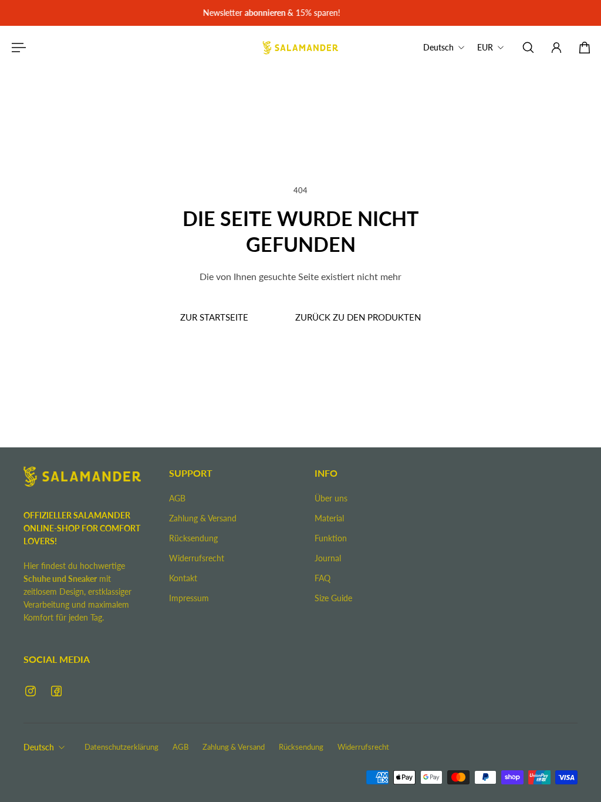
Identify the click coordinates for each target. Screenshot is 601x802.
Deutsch (38, 747)
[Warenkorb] (584, 47)
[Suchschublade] (528, 47)
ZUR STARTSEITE (214, 317)
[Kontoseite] (556, 47)
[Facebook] (56, 691)
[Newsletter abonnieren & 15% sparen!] (299, 12)
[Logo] (300, 47)
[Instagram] (30, 691)
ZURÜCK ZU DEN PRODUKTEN (358, 317)
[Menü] (16, 47)
